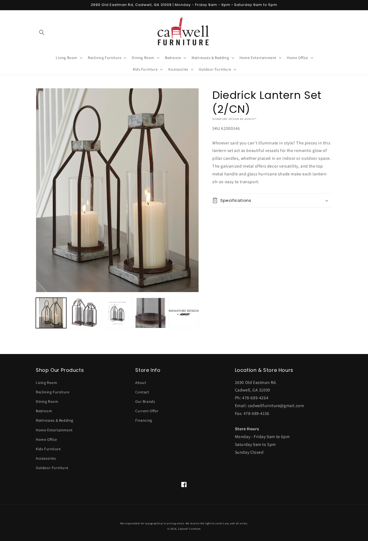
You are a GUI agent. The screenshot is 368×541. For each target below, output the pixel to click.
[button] (42, 32)
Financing (143, 420)
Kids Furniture (48, 448)
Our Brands (145, 401)
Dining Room (47, 401)
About (140, 382)
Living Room (46, 382)
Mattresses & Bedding (54, 420)
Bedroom (44, 410)
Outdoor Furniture (52, 467)
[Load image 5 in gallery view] (183, 313)
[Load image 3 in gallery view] (117, 313)
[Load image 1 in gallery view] (51, 313)
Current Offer (146, 410)
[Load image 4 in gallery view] (150, 313)
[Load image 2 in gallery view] (84, 313)
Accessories (46, 458)
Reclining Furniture (52, 392)
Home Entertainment (54, 430)
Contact (142, 392)
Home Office (46, 439)
